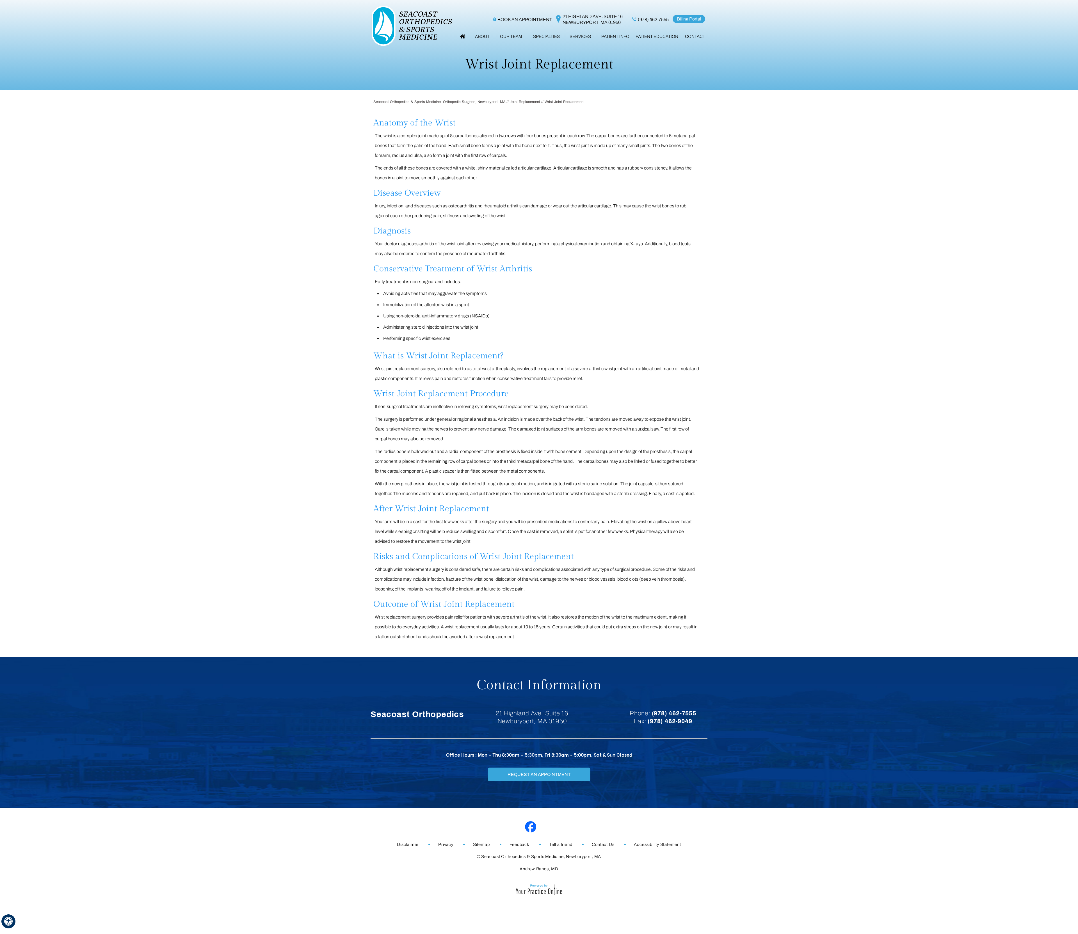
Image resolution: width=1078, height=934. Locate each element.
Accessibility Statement (657, 844)
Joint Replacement (525, 102)
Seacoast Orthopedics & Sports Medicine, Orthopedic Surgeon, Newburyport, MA (439, 102)
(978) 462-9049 (670, 721)
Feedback (519, 844)
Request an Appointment (539, 774)
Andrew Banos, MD (539, 869)
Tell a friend (560, 844)
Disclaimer (408, 844)
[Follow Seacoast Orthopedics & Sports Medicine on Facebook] (530, 827)
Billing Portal (689, 19)
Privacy (445, 844)
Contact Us (603, 844)
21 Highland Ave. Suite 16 (593, 19)
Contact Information (539, 685)
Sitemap (481, 844)
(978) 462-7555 (653, 19)
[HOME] (463, 36)
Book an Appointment (524, 19)
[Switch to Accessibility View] (8, 921)
